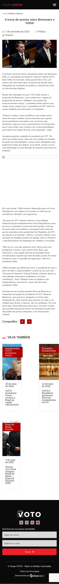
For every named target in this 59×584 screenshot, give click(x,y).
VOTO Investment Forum (10, 353)
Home (5, 13)
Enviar (28, 552)
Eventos (9, 429)
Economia (47, 348)
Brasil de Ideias (9, 425)
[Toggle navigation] (54, 5)
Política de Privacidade (29, 571)
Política (42, 31)
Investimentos (12, 348)
